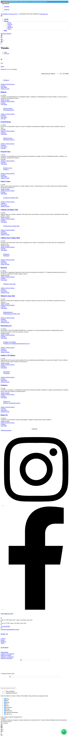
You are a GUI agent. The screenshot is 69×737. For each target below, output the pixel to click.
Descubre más (44, 14)
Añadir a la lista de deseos (7, 84)
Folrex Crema (5, 181)
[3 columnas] (64, 74)
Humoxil (4, 267)
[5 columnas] (67, 74)
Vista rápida (4, 87)
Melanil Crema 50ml (8, 296)
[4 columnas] (66, 74)
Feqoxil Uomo (5, 151)
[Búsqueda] (34, 38)
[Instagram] (36, 505)
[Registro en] (2, 35)
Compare (3, 85)
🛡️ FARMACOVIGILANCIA (9, 14)
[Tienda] (34, 727)
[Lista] (60, 74)
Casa (5, 52)
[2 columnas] (62, 74)
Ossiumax (4, 385)
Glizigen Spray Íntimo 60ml (10, 238)
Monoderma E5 (6, 326)
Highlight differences (11, 693)
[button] (5, 88)
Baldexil (3, 92)
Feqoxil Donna (6, 122)
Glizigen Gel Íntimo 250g (9, 209)
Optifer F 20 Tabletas (8, 355)
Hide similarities (10, 691)
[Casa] (34, 725)
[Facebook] (36, 609)
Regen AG (4, 415)
